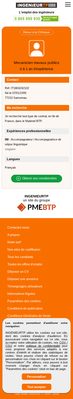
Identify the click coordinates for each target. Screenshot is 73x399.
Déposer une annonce (22, 279)
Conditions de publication (25, 308)
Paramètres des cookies (24, 301)
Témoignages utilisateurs (24, 286)
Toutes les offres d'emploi (24, 264)
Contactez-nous (18, 227)
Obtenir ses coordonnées (39, 178)
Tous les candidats (20, 257)
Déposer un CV (18, 271)
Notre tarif (14, 242)
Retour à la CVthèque (36, 32)
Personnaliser (36, 376)
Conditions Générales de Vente (29, 315)
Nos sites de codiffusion (23, 249)
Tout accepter (36, 387)
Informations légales (21, 293)
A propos (13, 234)
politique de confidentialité (43, 345)
